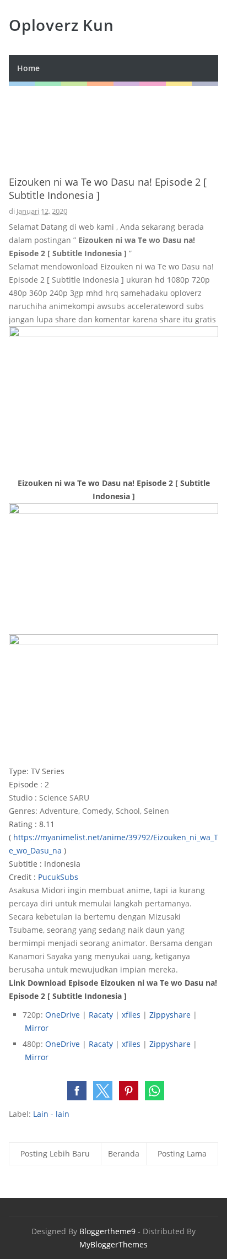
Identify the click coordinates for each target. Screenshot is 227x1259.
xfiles (131, 1014)
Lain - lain (51, 1114)
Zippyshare (170, 1014)
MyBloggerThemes (113, 1244)
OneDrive (62, 1014)
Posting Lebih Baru (55, 1153)
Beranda (123, 1153)
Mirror (36, 1028)
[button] (77, 1090)
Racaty (101, 1014)
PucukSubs (58, 877)
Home (28, 68)
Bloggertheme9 (107, 1231)
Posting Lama (182, 1153)
